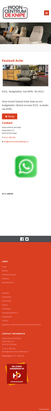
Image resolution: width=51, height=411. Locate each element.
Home (4, 267)
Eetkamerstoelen (9, 275)
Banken (5, 271)
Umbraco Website (44, 409)
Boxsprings (6, 301)
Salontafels (6, 297)
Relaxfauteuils (8, 282)
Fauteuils (5, 279)
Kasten (5, 305)
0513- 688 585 (10, 137)
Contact (5, 321)
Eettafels (5, 293)
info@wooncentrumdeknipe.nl (16, 142)
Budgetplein (7, 317)
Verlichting (6, 309)
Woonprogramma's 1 (10, 313)
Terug (10, 116)
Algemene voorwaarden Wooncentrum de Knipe (21, 325)
